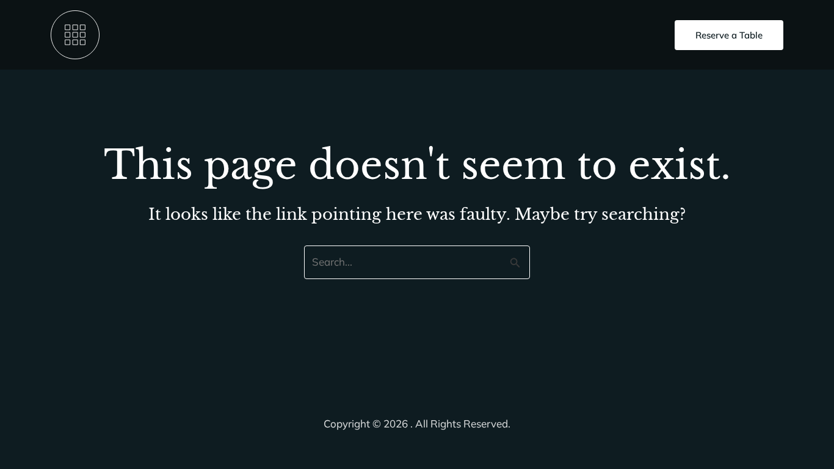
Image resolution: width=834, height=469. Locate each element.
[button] (729, 35)
